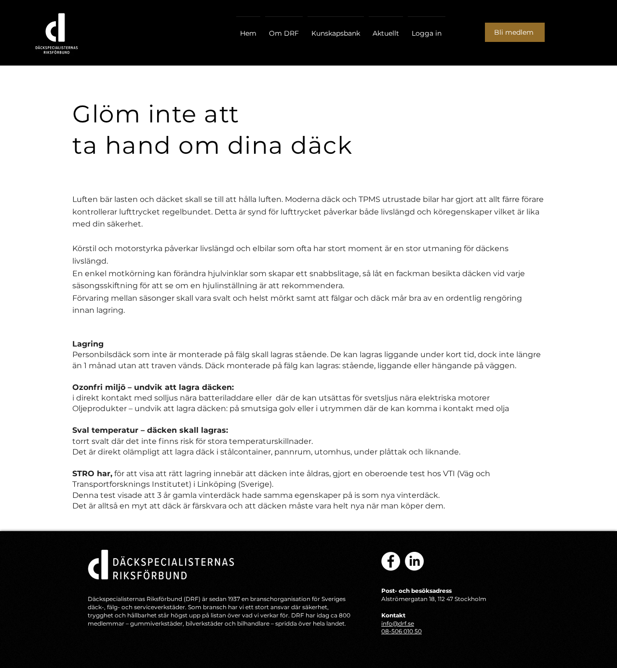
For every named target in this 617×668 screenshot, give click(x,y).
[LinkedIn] (414, 561)
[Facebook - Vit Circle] (390, 561)
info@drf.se (397, 623)
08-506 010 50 (401, 631)
